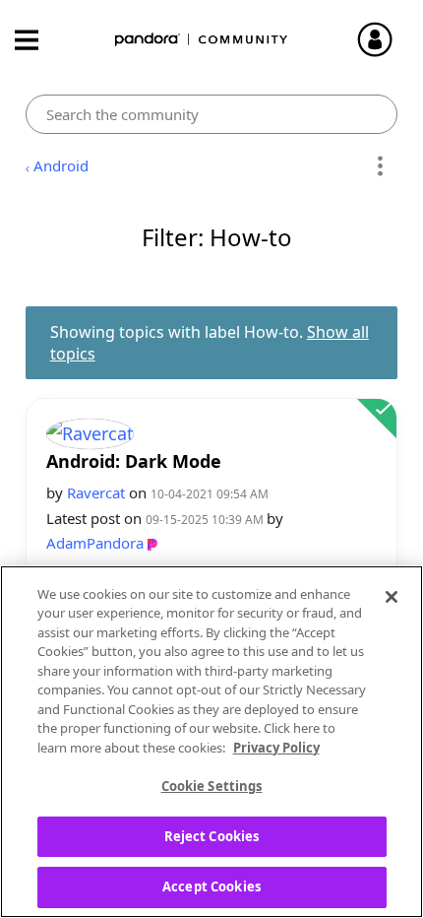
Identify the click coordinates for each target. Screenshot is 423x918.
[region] (211, 741)
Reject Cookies (212, 836)
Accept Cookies (211, 886)
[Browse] (36, 40)
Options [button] (379, 166)
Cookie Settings (212, 786)
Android (61, 165)
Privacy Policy (276, 747)
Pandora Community (201, 40)
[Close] (391, 597)
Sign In (383, 39)
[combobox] (212, 114)
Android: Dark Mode (133, 461)
